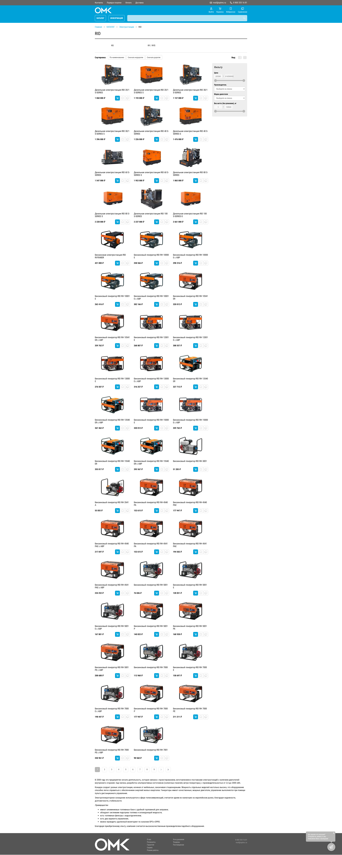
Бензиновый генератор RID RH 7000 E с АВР (112, 710)
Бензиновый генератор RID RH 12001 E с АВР (190, 338)
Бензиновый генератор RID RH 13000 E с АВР (151, 380)
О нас (149, 839)
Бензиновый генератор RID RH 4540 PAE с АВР (112, 545)
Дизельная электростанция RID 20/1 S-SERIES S (151, 91)
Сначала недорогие (135, 57)
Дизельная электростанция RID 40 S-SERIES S (190, 132)
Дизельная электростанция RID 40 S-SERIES (151, 132)
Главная (98, 27)
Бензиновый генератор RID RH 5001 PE (190, 627)
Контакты (99, 2)
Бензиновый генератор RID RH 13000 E (112, 380)
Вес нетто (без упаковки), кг (225, 103)
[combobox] (187, 18)
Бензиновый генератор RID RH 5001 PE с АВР (112, 668)
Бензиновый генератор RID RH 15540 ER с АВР (151, 462)
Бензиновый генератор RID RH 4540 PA (151, 503)
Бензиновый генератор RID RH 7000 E (190, 668)
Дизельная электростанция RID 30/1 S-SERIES (190, 91)
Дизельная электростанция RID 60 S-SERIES (112, 173)
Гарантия (150, 845)
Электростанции (126, 27)
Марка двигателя (221, 94)
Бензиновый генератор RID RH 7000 (151, 667)
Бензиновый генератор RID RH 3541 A (112, 503)
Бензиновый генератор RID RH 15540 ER (112, 462)
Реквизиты (151, 842)
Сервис (150, 848)
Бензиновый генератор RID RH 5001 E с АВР (112, 627)
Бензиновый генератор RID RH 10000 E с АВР (190, 256)
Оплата (128, 2)
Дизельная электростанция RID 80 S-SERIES (190, 173)
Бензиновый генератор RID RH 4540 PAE (190, 503)
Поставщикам (178, 845)
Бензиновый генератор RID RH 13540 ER (190, 380)
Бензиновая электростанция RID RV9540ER (110, 256)
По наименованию (117, 57)
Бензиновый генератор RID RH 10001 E (112, 297)
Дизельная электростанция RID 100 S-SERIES (151, 215)
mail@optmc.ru (219, 2)
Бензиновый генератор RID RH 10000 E (151, 256)
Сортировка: (100, 57)
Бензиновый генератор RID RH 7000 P (151, 710)
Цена (216, 73)
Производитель (220, 85)
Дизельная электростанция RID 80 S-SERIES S (112, 215)
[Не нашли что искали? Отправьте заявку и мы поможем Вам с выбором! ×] (331, 847)
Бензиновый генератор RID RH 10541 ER (190, 297)
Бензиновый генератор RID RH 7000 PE (190, 710)
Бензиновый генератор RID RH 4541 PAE (190, 545)
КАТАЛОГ (100, 18)
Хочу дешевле (178, 839)
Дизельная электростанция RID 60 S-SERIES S (151, 173)
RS (112, 45)
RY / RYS (151, 45)
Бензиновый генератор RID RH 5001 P (151, 627)
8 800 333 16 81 (240, 2)
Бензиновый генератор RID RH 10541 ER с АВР (112, 338)
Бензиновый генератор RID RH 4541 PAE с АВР (112, 586)
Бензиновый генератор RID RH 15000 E (151, 421)
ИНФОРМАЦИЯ (116, 18)
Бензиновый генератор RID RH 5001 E (190, 586)
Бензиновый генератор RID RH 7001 (151, 749)
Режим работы (153, 850)
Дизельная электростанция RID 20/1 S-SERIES (112, 91)
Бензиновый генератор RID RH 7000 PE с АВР (112, 751)
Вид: (234, 57)
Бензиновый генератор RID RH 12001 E (151, 338)
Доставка (139, 2)
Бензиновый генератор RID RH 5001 (151, 584)
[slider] (215, 80)
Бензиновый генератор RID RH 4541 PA (151, 545)
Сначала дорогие (153, 57)
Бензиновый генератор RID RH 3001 (190, 461)
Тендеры (176, 842)
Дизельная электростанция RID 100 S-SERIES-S (190, 215)
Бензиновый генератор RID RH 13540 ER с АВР (112, 421)
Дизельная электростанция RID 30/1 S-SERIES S (112, 132)
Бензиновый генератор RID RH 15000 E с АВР (190, 421)
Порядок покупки (114, 2)
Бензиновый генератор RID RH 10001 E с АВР (151, 297)
